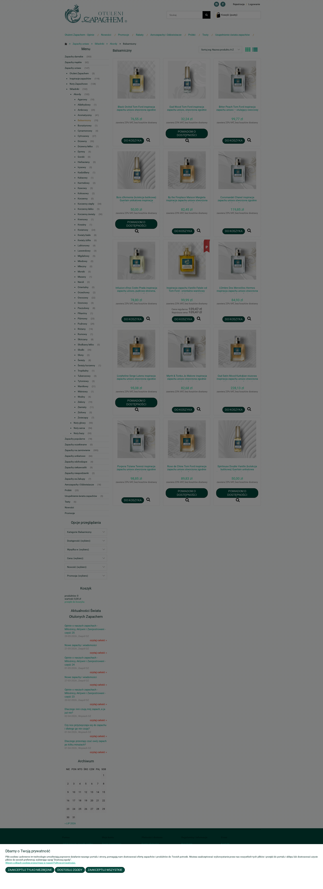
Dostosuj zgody (69, 869)
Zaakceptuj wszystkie (105, 869)
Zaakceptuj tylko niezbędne (30, 869)
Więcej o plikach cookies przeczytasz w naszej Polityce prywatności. (40, 862)
